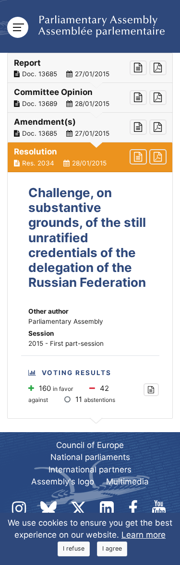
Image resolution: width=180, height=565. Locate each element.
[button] (90, 68)
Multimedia (127, 481)
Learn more (143, 535)
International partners (90, 469)
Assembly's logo (62, 481)
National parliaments (90, 457)
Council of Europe (90, 445)
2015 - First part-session (66, 343)
